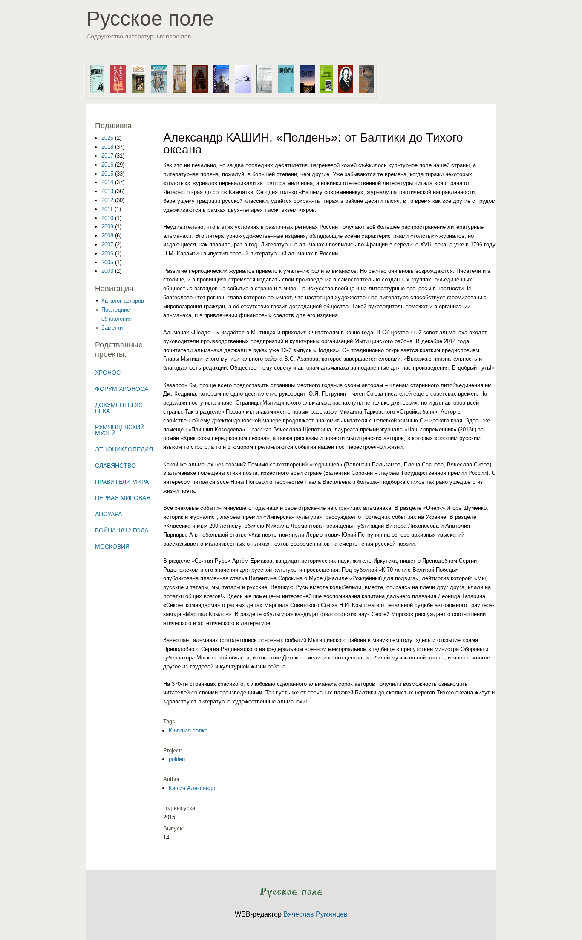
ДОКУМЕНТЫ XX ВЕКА (118, 408)
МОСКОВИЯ (112, 546)
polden (177, 759)
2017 (107, 156)
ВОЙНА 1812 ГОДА (121, 530)
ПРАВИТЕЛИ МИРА (122, 481)
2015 (107, 174)
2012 (107, 200)
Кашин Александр (192, 788)
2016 (107, 165)
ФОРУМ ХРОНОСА (121, 388)
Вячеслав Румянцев (315, 914)
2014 (107, 182)
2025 (107, 138)
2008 (107, 235)
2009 (107, 226)
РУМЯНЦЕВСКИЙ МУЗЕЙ (119, 430)
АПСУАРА (108, 514)
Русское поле (150, 18)
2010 (107, 218)
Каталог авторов (122, 301)
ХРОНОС (108, 372)
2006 (107, 253)
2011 (107, 209)
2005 (107, 262)
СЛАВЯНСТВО (115, 465)
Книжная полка (188, 730)
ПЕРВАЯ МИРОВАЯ (122, 498)
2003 (107, 271)
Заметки (112, 327)
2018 (107, 147)
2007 (107, 244)
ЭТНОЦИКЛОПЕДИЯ (124, 449)
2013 (107, 191)
